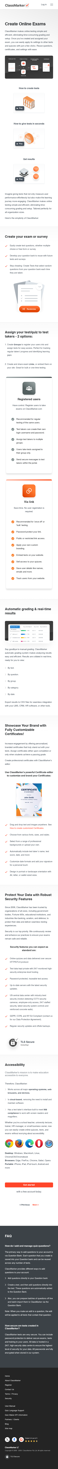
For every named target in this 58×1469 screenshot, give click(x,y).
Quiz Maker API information (16, 1415)
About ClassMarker (13, 1381)
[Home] (29, 1447)
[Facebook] (14, 1439)
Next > (36, 1205)
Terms (7, 1394)
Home (7, 1376)
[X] (7, 1439)
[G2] (21, 1439)
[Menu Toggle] (51, 5)
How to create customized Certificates (27, 828)
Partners (8, 1420)
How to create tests (29, 88)
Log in (44, 5)
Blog (7, 1424)
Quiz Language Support (14, 1411)
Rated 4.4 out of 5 (31, 1438)
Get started (29, 1185)
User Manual (10, 1406)
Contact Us (9, 1390)
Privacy (15, 1394)
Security (8, 1398)
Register (8, 1385)
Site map (8, 1428)
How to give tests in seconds (29, 124)
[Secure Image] (22, 1041)
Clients (16, 1420)
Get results (29, 159)
